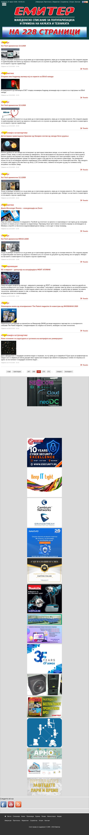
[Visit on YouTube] (85, 2)
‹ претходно (17, 371)
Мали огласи (51, 816)
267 (29, 371)
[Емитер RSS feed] (18, 804)
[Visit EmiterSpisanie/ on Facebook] (83, 2)
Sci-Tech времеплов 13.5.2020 (13, 46)
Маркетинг (56, 2)
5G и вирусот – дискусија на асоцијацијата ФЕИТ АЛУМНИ (25, 270)
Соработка (64, 2)
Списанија (16, 816)
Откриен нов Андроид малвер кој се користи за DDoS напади (27, 77)
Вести (9, 816)
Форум (59, 816)
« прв (8, 371)
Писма (43, 816)
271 (49, 371)
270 (44, 371)
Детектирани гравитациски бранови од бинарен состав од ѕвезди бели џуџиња (34, 136)
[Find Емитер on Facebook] (4, 804)
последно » (68, 371)
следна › (59, 371)
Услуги (72, 2)
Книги (23, 816)
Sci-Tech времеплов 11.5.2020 (13, 177)
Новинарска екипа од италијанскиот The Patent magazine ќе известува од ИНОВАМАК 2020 (39, 306)
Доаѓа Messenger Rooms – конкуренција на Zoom (21, 208)
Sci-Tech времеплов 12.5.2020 (13, 105)
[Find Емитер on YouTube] (11, 804)
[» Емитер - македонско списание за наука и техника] (44, 15)
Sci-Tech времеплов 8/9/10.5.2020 (15, 239)
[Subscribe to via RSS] (87, 2)
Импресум (39, 2)
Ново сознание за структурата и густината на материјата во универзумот (31, 338)
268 (34, 371)
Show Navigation (3, 5)
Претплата (47, 2)
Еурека (37, 816)
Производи (30, 816)
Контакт (77, 2)
